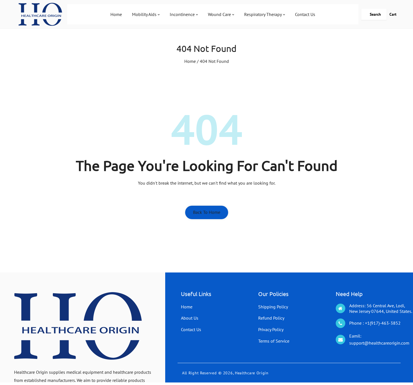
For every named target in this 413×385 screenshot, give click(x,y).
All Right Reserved (199, 372)
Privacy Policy (270, 329)
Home (190, 61)
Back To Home (206, 212)
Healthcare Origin (252, 372)
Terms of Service (273, 341)
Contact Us (191, 329)
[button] (374, 14)
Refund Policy (271, 318)
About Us (189, 318)
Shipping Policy (273, 307)
